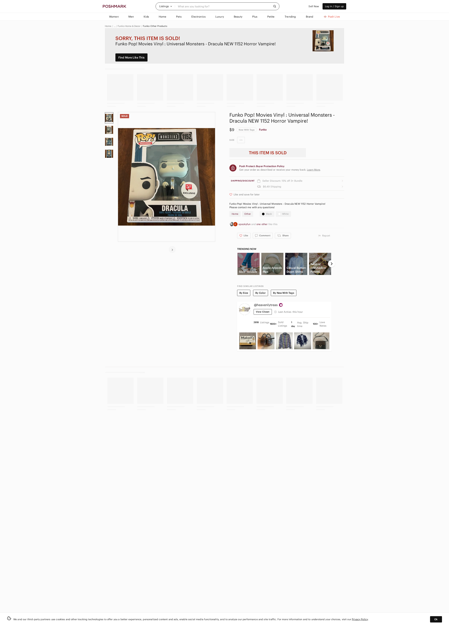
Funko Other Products (155, 26)
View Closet (263, 311)
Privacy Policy (360, 619)
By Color (260, 292)
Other (247, 213)
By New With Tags (283, 292)
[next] (172, 249)
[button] (165, 6)
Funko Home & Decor (129, 26)
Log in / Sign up (334, 6)
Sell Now (314, 6)
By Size (243, 292)
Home (108, 26)
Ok (436, 619)
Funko (263, 129)
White (285, 213)
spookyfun (245, 224)
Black (269, 213)
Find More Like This (131, 57)
